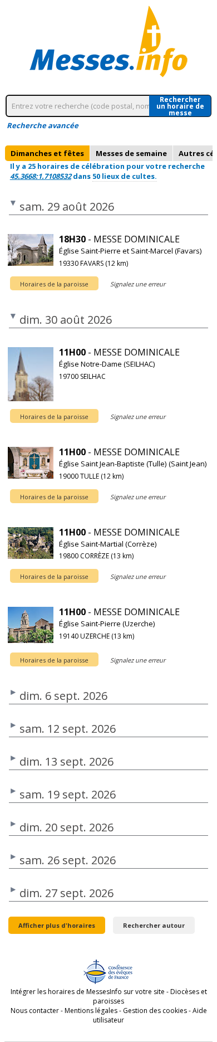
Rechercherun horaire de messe (180, 105)
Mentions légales (91, 1010)
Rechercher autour (154, 925)
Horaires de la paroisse (54, 284)
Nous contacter (35, 1010)
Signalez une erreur (137, 284)
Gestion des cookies (155, 1010)
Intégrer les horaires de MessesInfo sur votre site (88, 991)
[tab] (47, 153)
